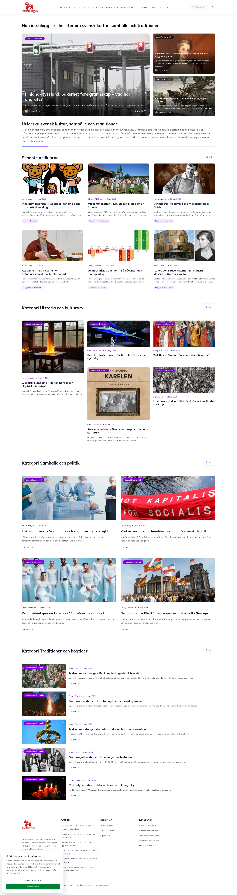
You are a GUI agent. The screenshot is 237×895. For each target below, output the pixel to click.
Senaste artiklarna (67, 7)
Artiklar (65, 819)
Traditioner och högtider (123, 7)
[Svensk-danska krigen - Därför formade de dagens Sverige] (184, 96)
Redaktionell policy (85, 885)
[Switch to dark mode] (212, 7)
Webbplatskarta (102, 885)
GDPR (71, 885)
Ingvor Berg (27, 199)
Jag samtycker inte (33, 880)
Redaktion (106, 819)
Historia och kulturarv (85, 7)
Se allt (208, 156)
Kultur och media (142, 7)
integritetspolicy (13, 873)
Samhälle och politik (104, 7)
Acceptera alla (33, 886)
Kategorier (145, 819)
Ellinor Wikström (95, 199)
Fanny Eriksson (160, 199)
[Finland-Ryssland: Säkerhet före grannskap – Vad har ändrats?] (86, 75)
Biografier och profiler (160, 7)
